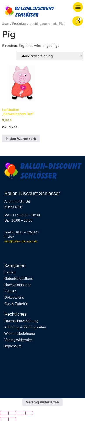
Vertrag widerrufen (42, 402)
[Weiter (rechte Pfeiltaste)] (12, 419)
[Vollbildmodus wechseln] (12, 413)
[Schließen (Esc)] (29, 413)
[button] (78, 7)
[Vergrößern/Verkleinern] (3, 413)
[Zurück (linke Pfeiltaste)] (3, 419)
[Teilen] (20, 413)
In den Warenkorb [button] (21, 138)
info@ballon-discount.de (21, 241)
